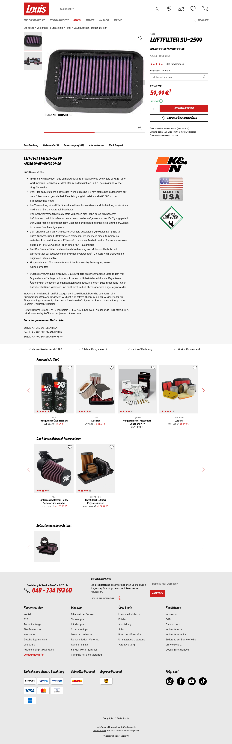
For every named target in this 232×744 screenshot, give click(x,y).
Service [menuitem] (118, 20)
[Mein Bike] (181, 8)
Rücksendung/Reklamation (39, 649)
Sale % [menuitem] (77, 20)
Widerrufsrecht (174, 629)
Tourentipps (77, 619)
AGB (168, 619)
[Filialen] (169, 8)
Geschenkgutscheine (35, 639)
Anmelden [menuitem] (203, 20)
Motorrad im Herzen (82, 634)
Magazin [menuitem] (104, 20)
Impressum (172, 614)
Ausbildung (124, 624)
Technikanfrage (32, 624)
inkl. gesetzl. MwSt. (168, 128)
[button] (157, 8)
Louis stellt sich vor (129, 614)
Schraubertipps (79, 629)
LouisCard (29, 644)
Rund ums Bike (79, 644)
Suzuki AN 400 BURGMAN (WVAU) (43, 332)
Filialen (122, 619)
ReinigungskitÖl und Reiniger (54, 420)
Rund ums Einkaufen (130, 634)
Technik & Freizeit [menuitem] (59, 20)
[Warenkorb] (205, 8)
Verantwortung (126, 644)
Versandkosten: (156, 132)
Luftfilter (95, 420)
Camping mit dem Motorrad (86, 654)
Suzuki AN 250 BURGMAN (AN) (41, 327)
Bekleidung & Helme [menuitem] (34, 20)
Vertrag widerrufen (34, 654)
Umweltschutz (173, 644)
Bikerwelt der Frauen (82, 614)
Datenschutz (173, 624)
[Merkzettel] (193, 8)
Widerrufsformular (176, 634)
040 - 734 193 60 (52, 590)
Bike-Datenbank (32, 629)
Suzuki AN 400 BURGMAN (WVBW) (43, 336)
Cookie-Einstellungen (177, 649)
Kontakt (28, 614)
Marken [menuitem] (90, 20)
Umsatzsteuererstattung (131, 639)
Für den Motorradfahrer (84, 649)
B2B (26, 619)
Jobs (121, 629)
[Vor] (142, 82)
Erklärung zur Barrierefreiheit (181, 639)
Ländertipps (77, 624)
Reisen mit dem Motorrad (85, 639)
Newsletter (29, 634)
